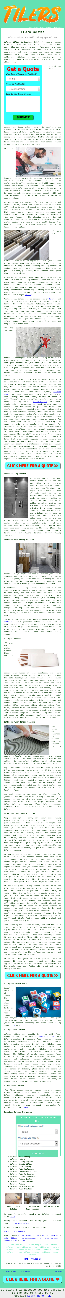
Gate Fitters (10, 1238)
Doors (22, 1241)
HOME (30, 27)
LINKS (36, 27)
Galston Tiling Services (18, 1112)
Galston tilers (12, 1034)
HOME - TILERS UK (32, 1259)
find (12, 1090)
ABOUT (42, 27)
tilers (7, 314)
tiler (18, 60)
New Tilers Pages (21, 1272)
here (26, 1107)
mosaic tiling (46, 1037)
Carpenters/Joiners (31, 1238)
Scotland (43, 1074)
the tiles (44, 52)
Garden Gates (10, 1241)
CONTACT (49, 27)
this (12, 1025)
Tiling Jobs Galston (20, 1223)
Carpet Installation (28, 1236)
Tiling (28, 295)
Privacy (58, 1272)
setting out (32, 183)
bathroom (8, 622)
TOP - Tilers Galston (14, 1232)
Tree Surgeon (51, 1238)
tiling (7, 263)
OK (49, 1295)
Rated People (40, 402)
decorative (45, 205)
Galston (53, 299)
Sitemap (6, 1272)
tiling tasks (17, 1074)
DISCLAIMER (58, 27)
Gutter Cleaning (50, 1236)
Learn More (35, 1295)
